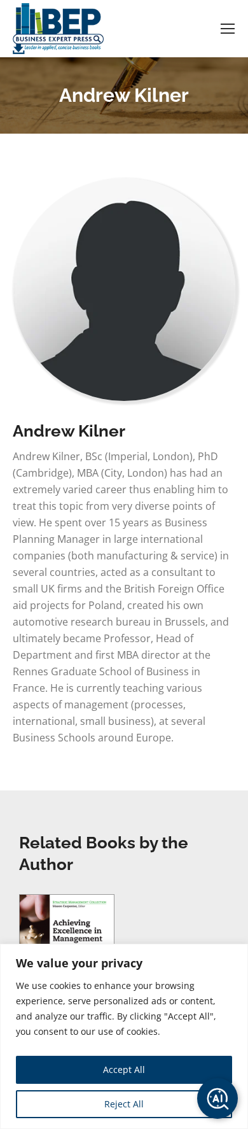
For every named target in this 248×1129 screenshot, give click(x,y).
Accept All (124, 1069)
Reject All (124, 1104)
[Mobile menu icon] (227, 28)
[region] (124, 1036)
